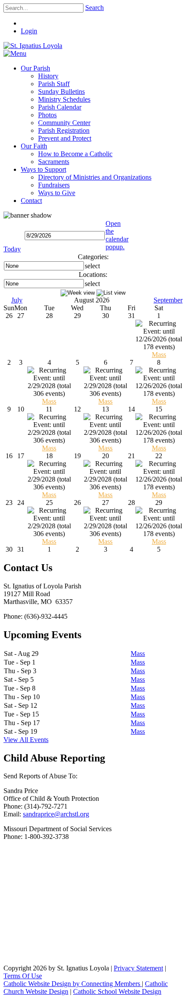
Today (12, 249)
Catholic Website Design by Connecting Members (72, 983)
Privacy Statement (138, 968)
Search (94, 7)
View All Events (25, 739)
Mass (159, 354)
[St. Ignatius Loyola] (32, 45)
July (16, 300)
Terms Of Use (22, 976)
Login (29, 31)
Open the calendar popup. (117, 235)
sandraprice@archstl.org (56, 814)
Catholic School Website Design (117, 991)
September (168, 300)
